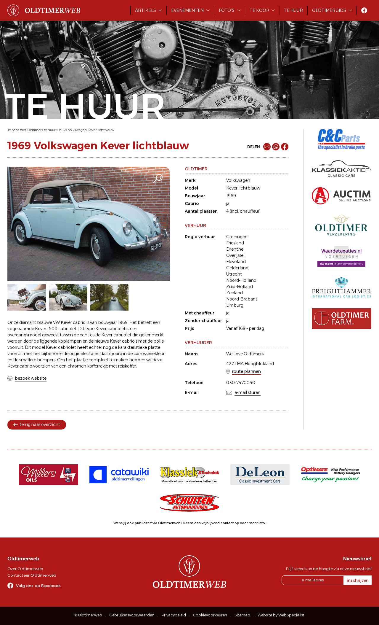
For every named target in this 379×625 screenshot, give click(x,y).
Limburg (234, 305)
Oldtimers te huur (41, 130)
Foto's (227, 10)
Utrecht (234, 274)
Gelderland (237, 268)
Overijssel (235, 255)
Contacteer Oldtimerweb (31, 575)
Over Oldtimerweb (25, 568)
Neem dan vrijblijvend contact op (211, 523)
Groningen (237, 236)
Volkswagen (238, 180)
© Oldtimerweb (88, 615)
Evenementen (187, 10)
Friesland (235, 243)
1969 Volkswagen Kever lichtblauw (86, 130)
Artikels (145, 10)
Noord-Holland (241, 280)
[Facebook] (284, 146)
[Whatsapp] (276, 146)
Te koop (259, 10)
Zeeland (234, 292)
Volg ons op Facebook (38, 585)
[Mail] (267, 146)
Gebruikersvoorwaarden (132, 615)
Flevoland (236, 261)
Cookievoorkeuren (210, 615)
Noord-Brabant (241, 299)
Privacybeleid (174, 615)
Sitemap (242, 615)
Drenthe (234, 249)
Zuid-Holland (239, 286)
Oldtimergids (329, 10)
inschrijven (358, 580)
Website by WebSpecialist (281, 615)
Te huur (293, 10)
